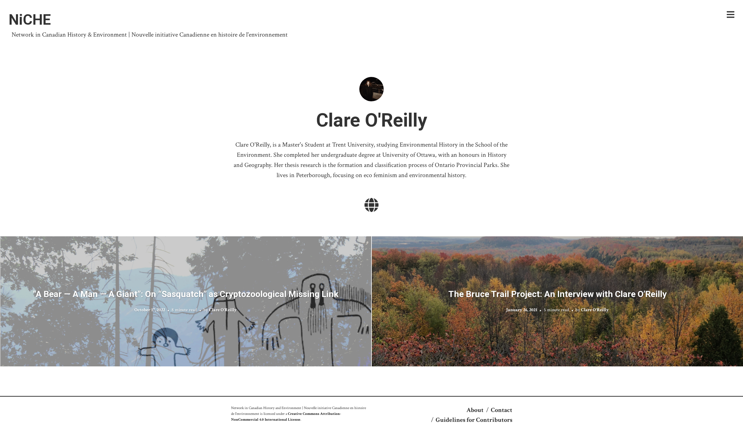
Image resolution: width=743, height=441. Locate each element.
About (475, 410)
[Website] (371, 206)
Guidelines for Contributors (474, 420)
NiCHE (30, 19)
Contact (501, 410)
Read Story (185, 301)
